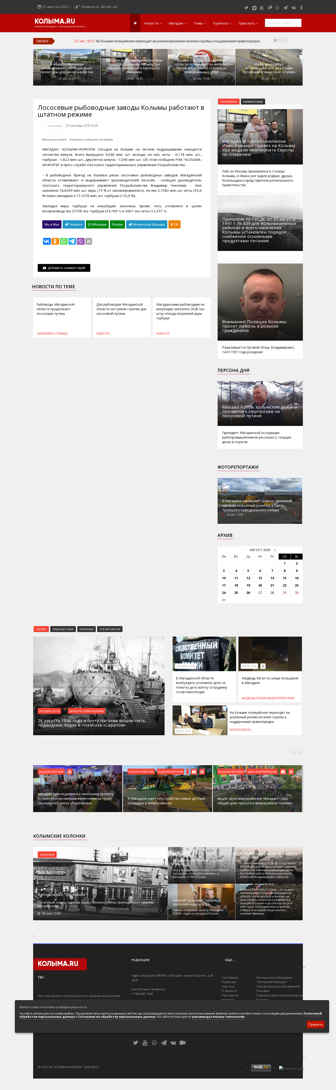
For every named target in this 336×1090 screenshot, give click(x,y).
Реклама (262, 991)
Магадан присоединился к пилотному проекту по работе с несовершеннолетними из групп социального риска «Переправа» (76, 798)
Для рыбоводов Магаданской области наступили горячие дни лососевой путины (121, 309)
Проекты (220, 23)
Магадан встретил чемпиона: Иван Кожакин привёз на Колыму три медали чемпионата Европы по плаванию (134, 66)
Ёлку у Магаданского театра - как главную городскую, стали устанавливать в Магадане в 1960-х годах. (200, 873)
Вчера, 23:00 (249, 666)
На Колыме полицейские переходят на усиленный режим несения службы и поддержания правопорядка (260, 717)
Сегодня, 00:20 (185, 666)
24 (224, 592)
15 (284, 578)
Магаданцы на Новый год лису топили (198, 862)
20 (260, 585)
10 (224, 578)
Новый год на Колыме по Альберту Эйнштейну (269, 855)
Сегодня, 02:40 (49, 711)
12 (248, 578)
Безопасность (240, 730)
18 (236, 585)
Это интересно (109, 629)
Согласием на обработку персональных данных (117, 1017)
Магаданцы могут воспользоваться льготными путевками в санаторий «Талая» (269, 68)
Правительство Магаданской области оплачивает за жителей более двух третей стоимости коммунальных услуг (201, 66)
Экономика (55, 125)
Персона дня (233, 370)
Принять (315, 1024)
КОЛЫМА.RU (55, 21)
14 (272, 578)
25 (236, 592)
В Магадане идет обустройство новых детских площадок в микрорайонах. (166, 800)
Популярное (228, 101)
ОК (175, 224)
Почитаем (47, 854)
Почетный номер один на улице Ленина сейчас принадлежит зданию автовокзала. (96, 904)
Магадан (176, 23)
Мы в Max (52, 224)
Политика (86, 629)
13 (260, 578)
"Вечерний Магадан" (271, 982)
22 (284, 585)
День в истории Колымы (86, 711)
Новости (151, 23)
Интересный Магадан (148, 224)
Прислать (246, 23)
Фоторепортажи (238, 467)
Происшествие (63, 629)
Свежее (41, 629)
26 (248, 592)
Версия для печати (54, 139)
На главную (230, 977)
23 (297, 585)
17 (224, 585)
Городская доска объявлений (278, 986)
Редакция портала (229, 984)
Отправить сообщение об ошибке (91, 139)
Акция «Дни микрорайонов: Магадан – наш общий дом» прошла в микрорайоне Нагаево (254, 800)
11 (236, 578)
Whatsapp (99, 224)
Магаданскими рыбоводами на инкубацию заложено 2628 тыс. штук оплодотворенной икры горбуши (180, 311)
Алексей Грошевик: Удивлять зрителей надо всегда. (197, 902)
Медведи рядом (254, 698)
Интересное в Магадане (274, 977)
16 (297, 578)
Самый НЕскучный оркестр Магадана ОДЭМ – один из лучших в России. (198, 911)
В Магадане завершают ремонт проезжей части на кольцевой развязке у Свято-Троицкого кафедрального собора (257, 505)
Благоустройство (141, 771)
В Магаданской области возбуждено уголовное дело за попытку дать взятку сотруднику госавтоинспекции (201, 685)
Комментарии (253, 101)
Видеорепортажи (280, 698)
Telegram (75, 224)
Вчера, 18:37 (183, 731)
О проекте (229, 991)
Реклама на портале (230, 997)
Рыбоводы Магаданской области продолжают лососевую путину (56, 309)
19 (248, 585)
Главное (61, 333)
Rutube (117, 224)
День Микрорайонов (262, 771)
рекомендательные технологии (218, 1017)
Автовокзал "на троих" (62, 894)
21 (272, 585)
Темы (198, 23)
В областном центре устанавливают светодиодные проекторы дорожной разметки (66, 68)
